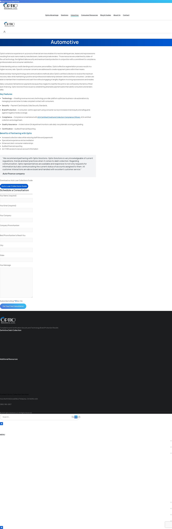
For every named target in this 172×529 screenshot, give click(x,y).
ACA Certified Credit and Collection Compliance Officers (59, 117)
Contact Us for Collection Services (14, 394)
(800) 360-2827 (5, 404)
